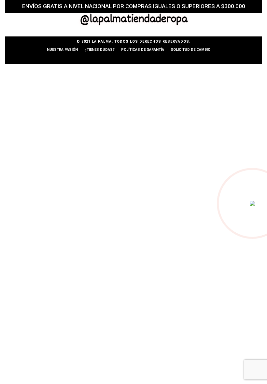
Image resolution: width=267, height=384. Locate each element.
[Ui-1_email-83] (133, 58)
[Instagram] (103, 58)
